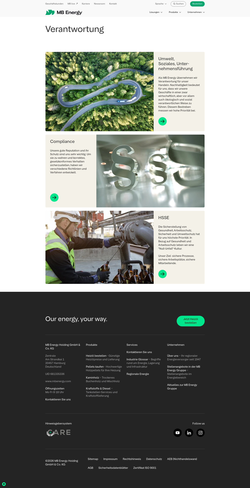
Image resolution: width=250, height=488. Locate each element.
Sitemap (93, 459)
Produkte (173, 12)
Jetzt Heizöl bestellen (190, 321)
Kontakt (113, 4)
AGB (90, 468)
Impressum (110, 459)
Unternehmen (195, 12)
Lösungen (154, 12)
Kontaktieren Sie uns (139, 352)
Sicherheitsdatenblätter (113, 468)
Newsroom (99, 4)
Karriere (86, 4)
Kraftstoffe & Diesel (98, 388)
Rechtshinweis (132, 459)
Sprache (159, 4)
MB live (71, 4)
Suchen (180, 4)
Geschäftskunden (54, 4)
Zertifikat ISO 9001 (144, 468)
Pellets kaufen (95, 367)
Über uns (172, 356)
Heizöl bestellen (96, 356)
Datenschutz (154, 459)
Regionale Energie (138, 374)
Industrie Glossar (137, 359)
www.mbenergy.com (58, 381)
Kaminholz (93, 377)
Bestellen (197, 4)
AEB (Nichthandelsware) (182, 459)
